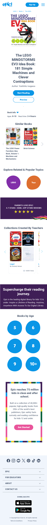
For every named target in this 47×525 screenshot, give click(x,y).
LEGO (14, 11)
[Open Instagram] (13, 460)
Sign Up (32, 4)
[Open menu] (43, 5)
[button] (22, 252)
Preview (23, 99)
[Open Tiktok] (33, 460)
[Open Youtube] (18, 460)
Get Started (24, 427)
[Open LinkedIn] (38, 460)
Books (21, 11)
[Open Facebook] (8, 460)
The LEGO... (28, 11)
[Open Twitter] (23, 460)
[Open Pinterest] (28, 460)
